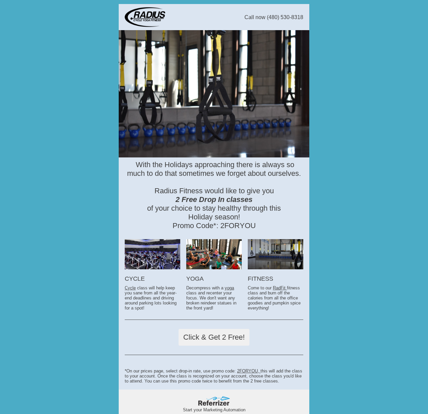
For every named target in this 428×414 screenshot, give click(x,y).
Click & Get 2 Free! (214, 337)
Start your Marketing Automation (214, 409)
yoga (229, 287)
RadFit (280, 287)
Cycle (130, 287)
